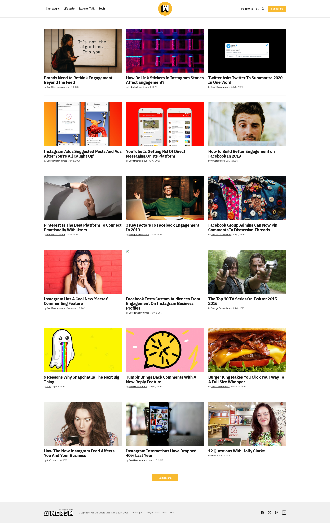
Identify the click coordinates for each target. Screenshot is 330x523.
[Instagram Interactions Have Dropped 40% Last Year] (165, 424)
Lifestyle (149, 512)
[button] (257, 9)
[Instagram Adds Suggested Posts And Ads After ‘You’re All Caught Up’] (83, 124)
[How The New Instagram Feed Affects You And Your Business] (83, 424)
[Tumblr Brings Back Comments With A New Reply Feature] (165, 350)
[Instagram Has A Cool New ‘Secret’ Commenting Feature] (83, 272)
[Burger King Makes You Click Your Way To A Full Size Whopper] (247, 350)
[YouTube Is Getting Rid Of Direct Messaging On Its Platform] (165, 124)
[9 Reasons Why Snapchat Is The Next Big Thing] (83, 350)
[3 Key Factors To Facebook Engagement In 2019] (165, 198)
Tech (171, 512)
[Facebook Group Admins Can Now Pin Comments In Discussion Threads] (247, 198)
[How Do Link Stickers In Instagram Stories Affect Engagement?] (165, 51)
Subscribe (277, 8)
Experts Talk (161, 512)
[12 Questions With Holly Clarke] (247, 424)
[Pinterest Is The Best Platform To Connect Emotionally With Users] (83, 198)
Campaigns (136, 512)
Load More (165, 477)
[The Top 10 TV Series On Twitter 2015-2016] (247, 272)
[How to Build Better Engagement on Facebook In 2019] (247, 124)
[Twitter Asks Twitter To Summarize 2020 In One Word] (247, 51)
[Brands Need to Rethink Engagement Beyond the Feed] (83, 51)
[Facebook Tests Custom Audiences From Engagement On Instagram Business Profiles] (165, 272)
